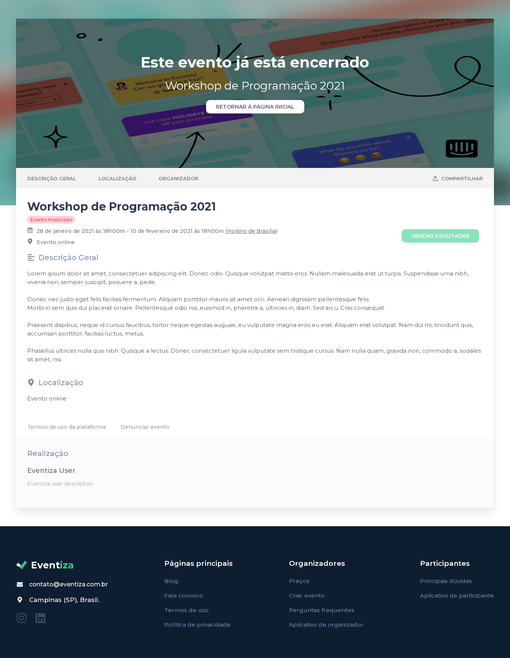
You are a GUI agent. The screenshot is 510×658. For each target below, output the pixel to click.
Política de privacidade (197, 624)
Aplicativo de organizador (326, 624)
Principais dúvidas (446, 580)
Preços (299, 580)
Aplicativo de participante (457, 595)
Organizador (178, 178)
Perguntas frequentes (321, 610)
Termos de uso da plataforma (66, 427)
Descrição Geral (51, 178)
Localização (117, 178)
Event (52, 565)
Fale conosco (183, 595)
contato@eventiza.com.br (68, 584)
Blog (171, 580)
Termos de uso (186, 610)
